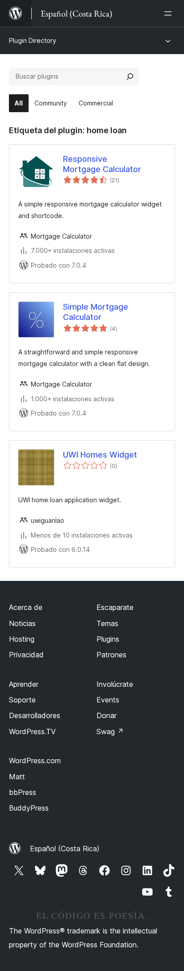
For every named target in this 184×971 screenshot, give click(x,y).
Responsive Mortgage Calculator (102, 164)
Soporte (22, 699)
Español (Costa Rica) (65, 848)
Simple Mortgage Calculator (95, 312)
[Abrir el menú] (169, 13)
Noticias (22, 623)
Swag (110, 731)
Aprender (23, 684)
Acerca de (25, 607)
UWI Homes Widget (100, 454)
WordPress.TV (32, 731)
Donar (106, 715)
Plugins (107, 639)
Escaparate (115, 607)
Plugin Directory (32, 40)
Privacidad (26, 654)
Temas (107, 623)
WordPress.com (35, 760)
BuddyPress (29, 807)
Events (107, 699)
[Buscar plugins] (130, 76)
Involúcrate (114, 684)
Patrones (111, 654)
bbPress (22, 792)
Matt (17, 776)
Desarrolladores (34, 715)
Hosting (21, 639)
